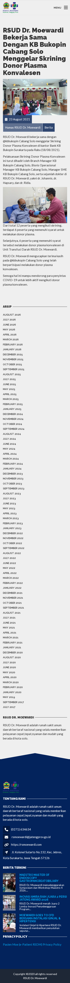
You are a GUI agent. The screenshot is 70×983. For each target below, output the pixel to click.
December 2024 (13, 414)
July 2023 (9, 498)
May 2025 (9, 389)
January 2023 (12, 528)
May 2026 (9, 329)
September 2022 (13, 548)
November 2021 (13, 597)
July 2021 (9, 617)
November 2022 (13, 538)
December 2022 (13, 533)
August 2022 (12, 553)
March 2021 (10, 637)
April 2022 (10, 573)
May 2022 (9, 568)
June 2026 (9, 324)
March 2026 (11, 339)
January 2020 (12, 692)
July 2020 (9, 662)
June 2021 (9, 622)
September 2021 (13, 607)
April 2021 (9, 632)
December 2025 (13, 354)
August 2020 (12, 657)
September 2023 (13, 488)
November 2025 (13, 359)
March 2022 (11, 577)
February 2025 (13, 404)
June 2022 (9, 563)
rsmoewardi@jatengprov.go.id (31, 837)
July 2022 (9, 558)
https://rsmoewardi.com (26, 844)
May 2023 (9, 508)
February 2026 (13, 344)
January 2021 (12, 647)
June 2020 (9, 667)
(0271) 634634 (21, 829)
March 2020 (11, 682)
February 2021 (13, 642)
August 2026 (12, 314)
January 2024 (12, 468)
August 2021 (12, 612)
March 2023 (11, 518)
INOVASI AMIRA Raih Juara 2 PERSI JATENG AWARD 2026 (43, 898)
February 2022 (13, 583)
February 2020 (13, 687)
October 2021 (12, 602)
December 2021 (13, 592)
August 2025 (12, 374)
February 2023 (13, 523)
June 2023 (9, 503)
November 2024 (13, 418)
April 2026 (10, 334)
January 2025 (12, 409)
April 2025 (10, 394)
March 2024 (11, 458)
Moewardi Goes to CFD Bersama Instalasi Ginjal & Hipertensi (39, 918)
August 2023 (12, 493)
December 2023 (13, 473)
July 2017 (9, 707)
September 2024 (13, 428)
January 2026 (12, 349)
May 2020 (9, 672)
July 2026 (9, 319)
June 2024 (9, 443)
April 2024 (10, 453)
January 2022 (12, 587)
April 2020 (10, 677)
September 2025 (13, 369)
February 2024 (13, 463)
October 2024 (12, 424)
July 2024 (9, 438)
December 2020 (13, 652)
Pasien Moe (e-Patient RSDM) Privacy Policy (32, 944)
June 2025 (9, 384)
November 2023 (13, 478)
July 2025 (9, 379)
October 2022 (12, 543)
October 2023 (12, 483)
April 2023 (10, 513)
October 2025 (12, 364)
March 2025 (11, 399)
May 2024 (9, 448)
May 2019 (9, 697)
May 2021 (9, 627)
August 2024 (12, 433)
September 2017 (13, 702)
